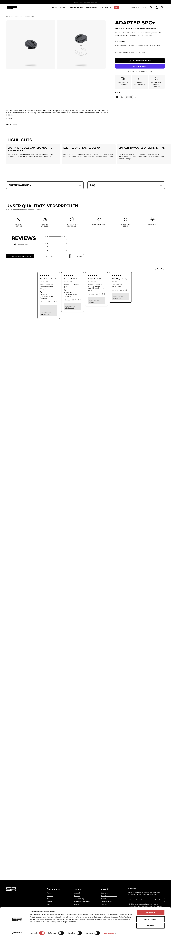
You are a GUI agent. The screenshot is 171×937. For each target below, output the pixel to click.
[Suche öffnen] (151, 7)
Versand (77, 893)
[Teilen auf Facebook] (117, 97)
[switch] (61, 933)
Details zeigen (109, 933)
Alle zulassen (150, 912)
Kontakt (77, 904)
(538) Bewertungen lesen (145, 28)
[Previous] (157, 268)
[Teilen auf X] (122, 97)
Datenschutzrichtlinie (135, 906)
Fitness (49, 901)
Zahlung (77, 896)
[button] (55, 236)
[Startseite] (12, 7)
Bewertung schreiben (20, 256)
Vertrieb (104, 904)
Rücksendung (79, 899)
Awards (103, 899)
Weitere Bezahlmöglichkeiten (140, 71)
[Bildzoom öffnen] (30, 44)
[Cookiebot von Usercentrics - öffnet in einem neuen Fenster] (16, 933)
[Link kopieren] (136, 97)
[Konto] (156, 7)
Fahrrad (49, 893)
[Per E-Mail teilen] (131, 97)
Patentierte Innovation (109, 896)
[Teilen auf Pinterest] (127, 97)
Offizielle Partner (107, 901)
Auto (48, 899)
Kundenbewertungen (82, 901)
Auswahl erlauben (150, 919)
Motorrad (50, 896)
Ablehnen (150, 925)
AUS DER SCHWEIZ (85, 2)
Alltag (49, 904)
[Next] (162, 268)
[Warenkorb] (162, 7)
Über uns (104, 893)
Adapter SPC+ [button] (45, 314)
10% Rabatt (135, 7)
